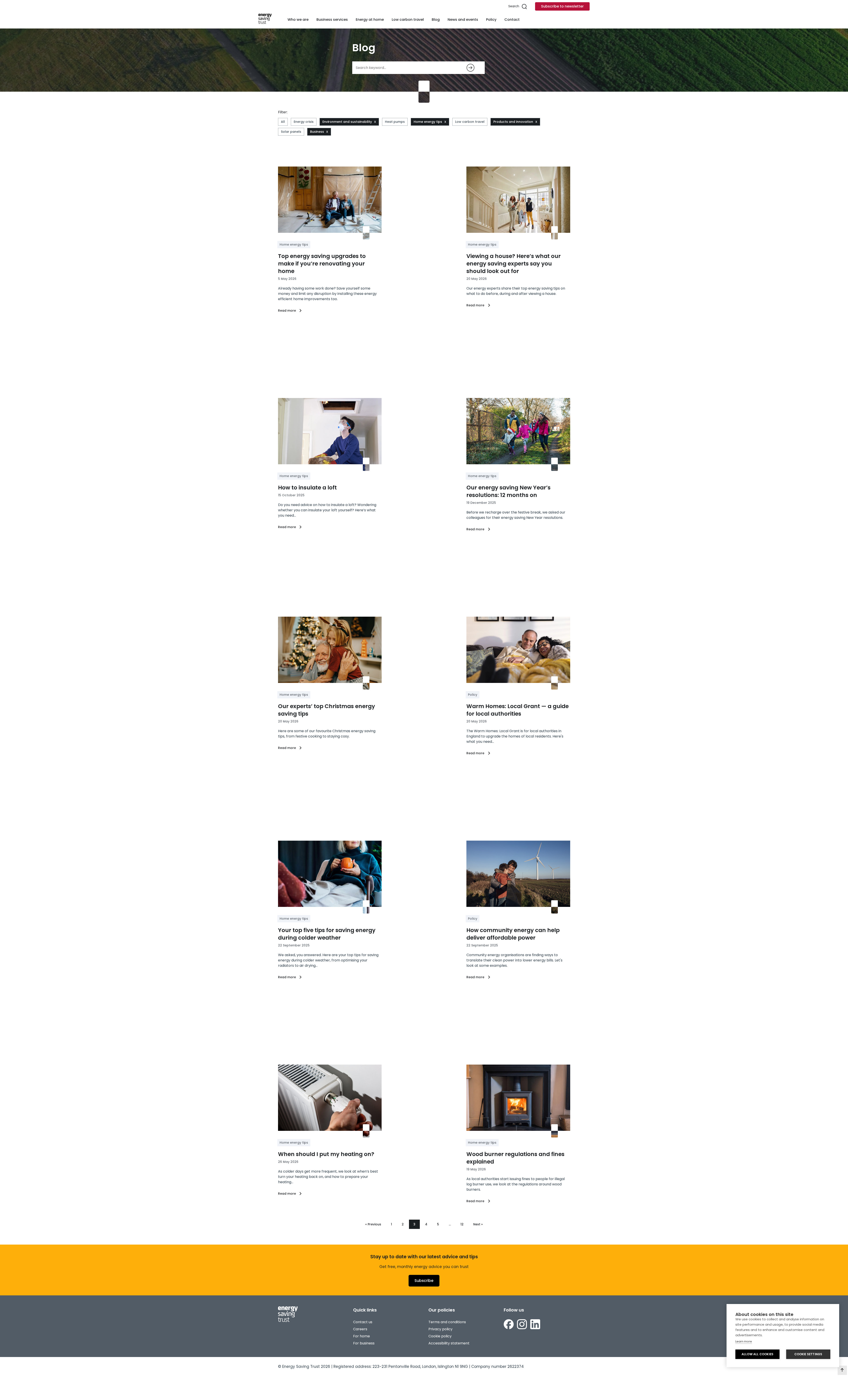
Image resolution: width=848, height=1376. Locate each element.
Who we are (298, 19)
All (283, 121)
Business (317, 131)
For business (364, 1343)
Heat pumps (395, 121)
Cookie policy (440, 1336)
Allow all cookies (757, 1354)
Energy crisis (304, 121)
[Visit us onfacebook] (509, 1325)
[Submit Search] (470, 68)
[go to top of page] (842, 1370)
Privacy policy (440, 1329)
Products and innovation (513, 121)
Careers (360, 1329)
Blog (436, 19)
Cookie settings (808, 1354)
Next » (478, 1224)
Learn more (743, 1341)
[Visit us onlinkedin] (535, 1325)
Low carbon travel (408, 19)
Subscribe (424, 1280)
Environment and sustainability (347, 121)
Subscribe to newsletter (562, 6)
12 (462, 1224)
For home (361, 1336)
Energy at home (370, 19)
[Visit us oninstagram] (522, 1325)
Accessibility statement (448, 1343)
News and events (463, 19)
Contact (512, 19)
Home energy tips (428, 121)
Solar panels (291, 131)
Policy (491, 19)
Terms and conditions (447, 1322)
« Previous (373, 1224)
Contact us (362, 1322)
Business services (332, 19)
